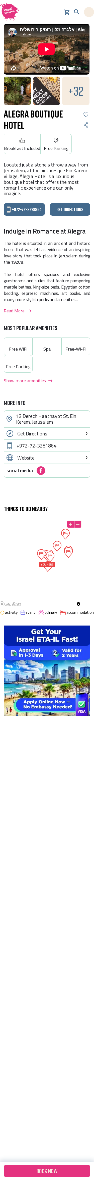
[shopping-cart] (66, 11)
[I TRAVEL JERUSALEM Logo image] (11, 12)
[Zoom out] (77, 524)
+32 (75, 90)
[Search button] (76, 12)
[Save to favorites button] (85, 114)
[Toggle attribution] (78, 604)
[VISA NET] (47, 671)
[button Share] (85, 124)
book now (47, 1170)
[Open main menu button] (89, 12)
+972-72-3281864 (36, 446)
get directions (69, 209)
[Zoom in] (70, 524)
